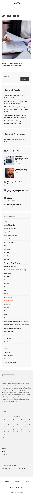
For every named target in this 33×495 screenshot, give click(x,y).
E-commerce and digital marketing (15, 270)
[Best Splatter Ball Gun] (5, 204)
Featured (21, 164)
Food (21, 175)
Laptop (6, 294)
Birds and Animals (9, 242)
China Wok (10, 198)
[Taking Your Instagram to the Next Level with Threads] (5, 190)
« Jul (3, 437)
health (6, 287)
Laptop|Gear (8, 297)
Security (6, 335)
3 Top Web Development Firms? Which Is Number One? (21, 159)
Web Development (10, 362)
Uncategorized (9, 355)
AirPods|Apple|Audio (10, 225)
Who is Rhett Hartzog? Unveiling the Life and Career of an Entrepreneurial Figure (16, 109)
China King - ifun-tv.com (12, 139)
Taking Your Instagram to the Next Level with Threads (18, 191)
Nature (6, 311)
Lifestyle (7, 304)
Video (6, 359)
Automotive (8, 239)
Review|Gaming (9, 331)
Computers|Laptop (10, 266)
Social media (19, 194)
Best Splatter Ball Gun (14, 205)
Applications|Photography (12, 235)
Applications (7, 194)
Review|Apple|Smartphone (12, 328)
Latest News (5, 454)
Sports (6, 342)
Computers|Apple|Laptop (12, 263)
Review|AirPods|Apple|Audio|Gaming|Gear (17, 321)
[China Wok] (5, 198)
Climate (6, 259)
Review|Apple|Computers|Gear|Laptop (16, 324)
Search (6, 76)
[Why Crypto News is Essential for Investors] (5, 182)
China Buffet (22, 469)
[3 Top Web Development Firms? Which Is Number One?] (9, 160)
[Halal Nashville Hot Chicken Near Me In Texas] (9, 173)
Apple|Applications (10, 228)
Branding (7, 249)
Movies (6, 307)
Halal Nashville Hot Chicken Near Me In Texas (21, 171)
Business (17, 164)
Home (3, 451)
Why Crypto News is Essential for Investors (17, 183)
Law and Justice (7, 23)
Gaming (6, 283)
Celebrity (7, 256)
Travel (6, 349)
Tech (6, 345)
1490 (5, 221)
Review (13, 200)
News (6, 314)
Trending (7, 352)
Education (7, 273)
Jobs (5, 290)
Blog (5, 245)
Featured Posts (11, 151)
